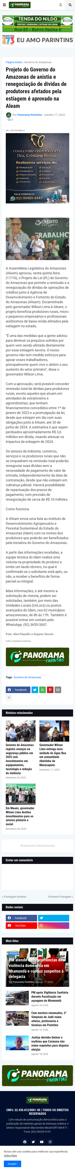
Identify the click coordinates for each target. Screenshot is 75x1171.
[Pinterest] (50, 690)
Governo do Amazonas (38, 62)
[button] (4, 5)
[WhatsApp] (42, 690)
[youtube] (41, 1142)
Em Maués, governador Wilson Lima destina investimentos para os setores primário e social (20, 816)
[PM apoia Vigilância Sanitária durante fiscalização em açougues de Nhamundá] (17, 998)
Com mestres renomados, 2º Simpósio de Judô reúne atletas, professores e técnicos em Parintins (49, 1019)
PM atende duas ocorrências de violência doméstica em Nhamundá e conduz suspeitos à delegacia (36, 968)
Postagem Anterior (15, 896)
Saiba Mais (10, 1155)
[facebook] (25, 1142)
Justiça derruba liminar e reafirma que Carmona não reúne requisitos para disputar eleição (50, 1043)
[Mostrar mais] (9, 697)
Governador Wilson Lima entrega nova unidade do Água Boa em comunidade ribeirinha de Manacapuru (52, 755)
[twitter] (53, 918)
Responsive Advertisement (38, 845)
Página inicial (14, 62)
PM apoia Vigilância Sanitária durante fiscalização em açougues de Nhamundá (49, 996)
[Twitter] (35, 690)
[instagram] (53, 925)
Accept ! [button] (12, 1163)
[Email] (58, 690)
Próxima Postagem (59, 896)
